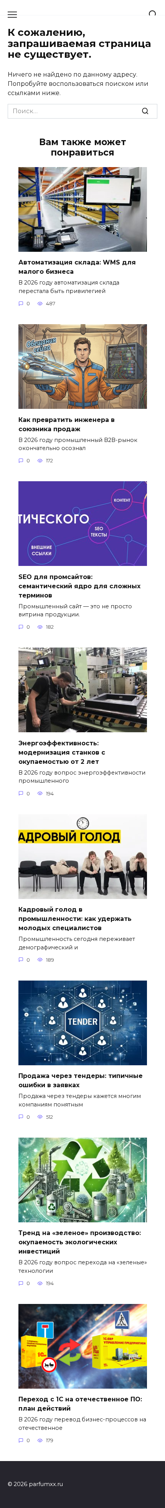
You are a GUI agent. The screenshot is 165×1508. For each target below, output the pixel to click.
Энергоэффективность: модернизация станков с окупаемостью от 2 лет (61, 752)
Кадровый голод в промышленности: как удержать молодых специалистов (75, 919)
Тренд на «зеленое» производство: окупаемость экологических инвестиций (79, 1242)
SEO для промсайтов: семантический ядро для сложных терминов (79, 586)
